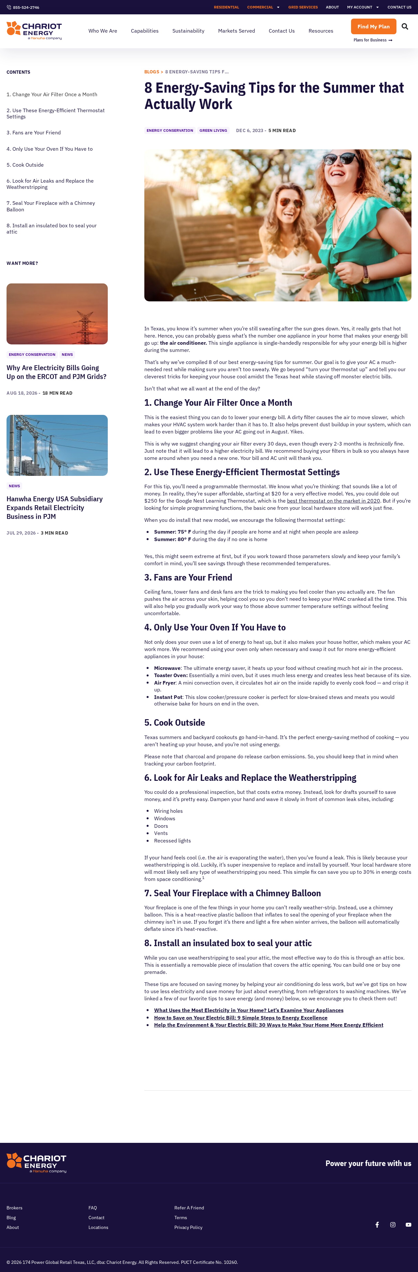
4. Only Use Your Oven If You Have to (50, 149)
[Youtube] (408, 1225)
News (67, 354)
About (332, 7)
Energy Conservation (32, 354)
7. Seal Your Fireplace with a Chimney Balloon (51, 206)
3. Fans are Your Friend (34, 132)
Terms (180, 1217)
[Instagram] (393, 1225)
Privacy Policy (188, 1227)
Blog (11, 1217)
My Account (359, 7)
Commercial (260, 7)
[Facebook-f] (377, 1225)
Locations (98, 1227)
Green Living (213, 130)
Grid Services (303, 7)
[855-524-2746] (9, 7)
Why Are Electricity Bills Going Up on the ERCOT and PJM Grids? (56, 372)
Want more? (22, 263)
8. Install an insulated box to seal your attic (52, 228)
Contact (96, 1217)
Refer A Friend (189, 1208)
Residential (226, 7)
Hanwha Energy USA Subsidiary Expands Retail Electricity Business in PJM (55, 507)
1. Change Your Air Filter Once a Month (52, 94)
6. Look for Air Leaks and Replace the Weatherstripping (50, 184)
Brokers (15, 1208)
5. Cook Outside (25, 165)
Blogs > (154, 72)
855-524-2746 (26, 7)
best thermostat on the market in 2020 (333, 500)
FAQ (92, 1208)
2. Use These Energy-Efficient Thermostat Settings (56, 113)
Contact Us (399, 7)
